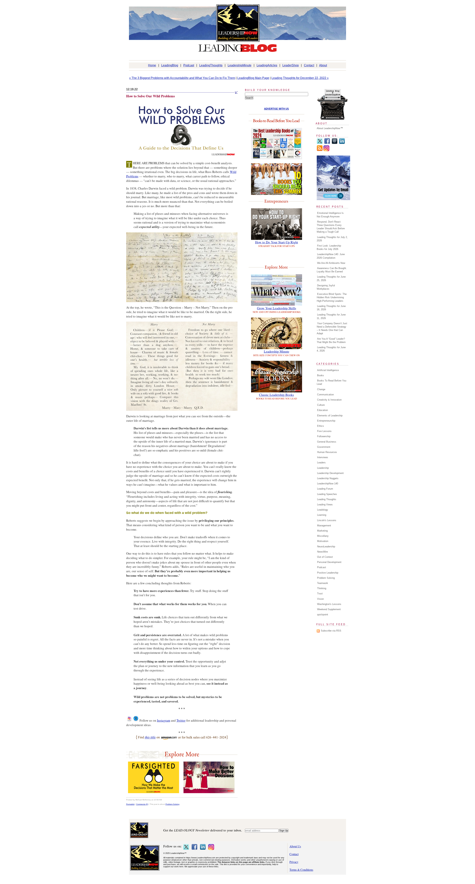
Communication (325, 394)
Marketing (322, 530)
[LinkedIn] (342, 143)
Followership (323, 436)
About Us (295, 846)
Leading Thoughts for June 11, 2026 (331, 316)
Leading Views (325, 504)
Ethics (320, 426)
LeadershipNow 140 (327, 483)
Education (322, 410)
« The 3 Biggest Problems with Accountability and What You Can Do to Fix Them (182, 78)
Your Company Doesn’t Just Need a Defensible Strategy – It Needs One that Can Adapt (332, 328)
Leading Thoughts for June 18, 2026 (331, 308)
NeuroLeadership (326, 546)
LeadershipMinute (239, 65)
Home (152, 65)
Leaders (321, 462)
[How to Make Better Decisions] (209, 792)
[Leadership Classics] (276, 391)
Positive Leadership (327, 572)
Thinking (321, 588)
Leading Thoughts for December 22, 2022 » (300, 78)
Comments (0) (142, 804)
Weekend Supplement (329, 609)
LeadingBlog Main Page (253, 78)
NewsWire (322, 551)
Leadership (323, 468)
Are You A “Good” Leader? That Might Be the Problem (331, 340)
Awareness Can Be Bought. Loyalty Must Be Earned (332, 270)
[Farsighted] (153, 792)
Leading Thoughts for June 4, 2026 (331, 349)
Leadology (322, 509)
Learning (321, 515)
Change (321, 389)
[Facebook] (327, 143)
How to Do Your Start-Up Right (276, 242)
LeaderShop (290, 65)
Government (323, 447)
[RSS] (319, 150)
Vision (320, 599)
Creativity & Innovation (329, 399)
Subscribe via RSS (331, 630)
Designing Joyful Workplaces (326, 287)
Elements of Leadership (330, 415)
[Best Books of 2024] (276, 158)
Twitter (181, 720)
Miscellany (323, 536)
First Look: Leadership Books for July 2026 (329, 247)
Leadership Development (330, 473)
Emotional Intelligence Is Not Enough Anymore (330, 215)
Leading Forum (325, 488)
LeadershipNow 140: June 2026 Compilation (331, 256)
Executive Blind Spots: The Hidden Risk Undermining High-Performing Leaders (332, 297)
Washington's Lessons (329, 604)
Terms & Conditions (301, 870)
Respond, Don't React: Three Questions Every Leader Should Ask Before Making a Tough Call (331, 226)
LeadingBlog (169, 65)
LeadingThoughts (210, 65)
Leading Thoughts (326, 499)
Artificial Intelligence (328, 370)
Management (324, 525)
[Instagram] (326, 150)
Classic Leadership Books (276, 394)
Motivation (322, 541)
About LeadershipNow (328, 128)
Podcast (188, 65)
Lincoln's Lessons (326, 520)
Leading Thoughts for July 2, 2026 (332, 239)
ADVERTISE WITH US (276, 108)
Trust (320, 593)
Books (320, 375)
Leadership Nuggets (327, 478)
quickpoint (322, 614)
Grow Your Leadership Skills (276, 308)
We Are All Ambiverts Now (331, 263)
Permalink (130, 804)
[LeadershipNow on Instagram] (129, 720)
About (323, 65)
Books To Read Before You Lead (331, 382)
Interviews (322, 457)
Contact (309, 65)
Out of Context (325, 557)
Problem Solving (172, 804)
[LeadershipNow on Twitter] (136, 720)
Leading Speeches (327, 494)
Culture (321, 405)
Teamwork (322, 583)
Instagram (163, 720)
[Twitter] (319, 143)
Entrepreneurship (326, 420)
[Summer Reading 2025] (276, 194)
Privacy (293, 862)
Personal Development (329, 562)
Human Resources (327, 452)
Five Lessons (324, 431)
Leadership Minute (276, 351)
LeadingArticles (267, 65)
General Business (326, 441)
